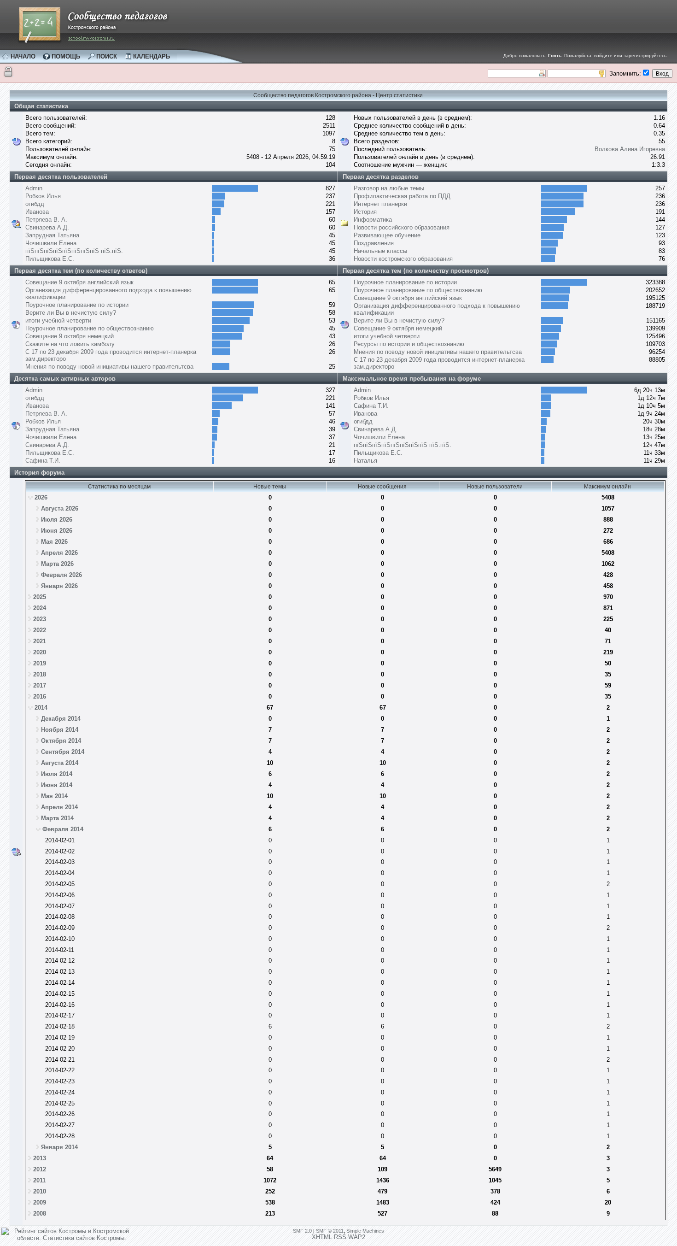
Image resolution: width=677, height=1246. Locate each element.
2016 (39, 696)
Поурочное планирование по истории (76, 304)
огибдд (34, 203)
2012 (39, 1169)
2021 (39, 641)
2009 (39, 1202)
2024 (39, 608)
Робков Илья (43, 196)
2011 (39, 1180)
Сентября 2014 (62, 751)
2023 (39, 619)
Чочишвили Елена (50, 243)
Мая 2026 (54, 541)
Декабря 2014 (61, 718)
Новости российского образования (401, 227)
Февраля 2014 (62, 829)
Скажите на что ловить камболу (70, 344)
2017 (39, 685)
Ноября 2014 (59, 729)
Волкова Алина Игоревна (630, 149)
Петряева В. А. (46, 219)
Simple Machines (365, 1231)
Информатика (373, 219)
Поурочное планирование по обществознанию (89, 328)
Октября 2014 (61, 740)
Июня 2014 (56, 785)
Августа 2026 (59, 508)
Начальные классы (380, 250)
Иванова (37, 211)
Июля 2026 (56, 519)
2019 (39, 663)
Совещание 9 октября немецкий (69, 336)
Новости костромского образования (403, 258)
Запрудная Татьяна (52, 235)
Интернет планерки (380, 203)
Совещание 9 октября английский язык (79, 282)
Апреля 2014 (59, 807)
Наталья (365, 460)
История (365, 211)
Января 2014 (59, 1147)
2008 (39, 1213)
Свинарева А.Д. (47, 227)
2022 (39, 630)
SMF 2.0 (302, 1231)
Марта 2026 (57, 563)
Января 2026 (59, 585)
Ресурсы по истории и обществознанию (409, 344)
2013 (39, 1158)
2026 (41, 497)
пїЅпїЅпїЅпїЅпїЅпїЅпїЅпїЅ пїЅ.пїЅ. (74, 250)
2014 (41, 707)
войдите (603, 55)
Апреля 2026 (59, 552)
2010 (39, 1191)
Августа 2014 (59, 762)
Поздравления (374, 243)
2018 (39, 674)
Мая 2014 (54, 796)
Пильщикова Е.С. (49, 258)
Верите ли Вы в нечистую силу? (70, 312)
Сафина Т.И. (42, 460)
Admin (33, 188)
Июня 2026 (56, 530)
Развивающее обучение (387, 235)
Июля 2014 (56, 773)
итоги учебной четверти (58, 320)
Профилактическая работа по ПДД (402, 196)
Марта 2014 (57, 818)
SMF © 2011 (330, 1231)
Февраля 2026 (61, 574)
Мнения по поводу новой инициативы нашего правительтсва (109, 366)
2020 (39, 652)
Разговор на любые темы (389, 188)
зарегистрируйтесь (645, 55)
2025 (39, 597)
